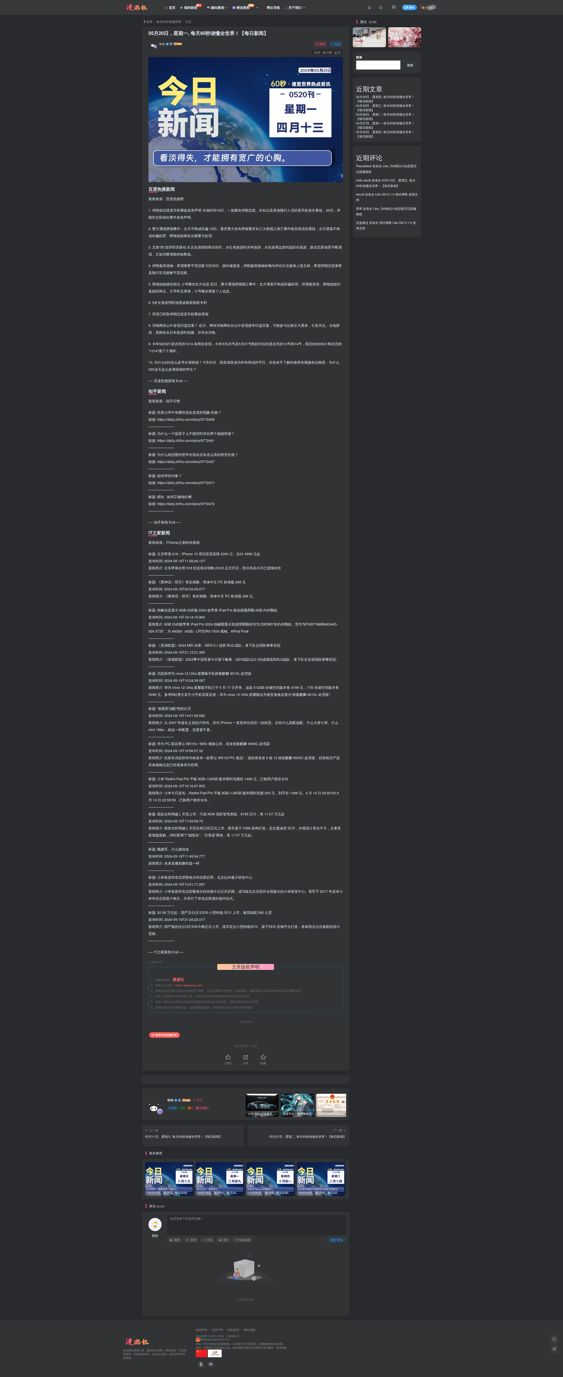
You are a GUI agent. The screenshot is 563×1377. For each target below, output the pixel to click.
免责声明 (217, 1330)
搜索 (359, 57)
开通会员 (431, 7)
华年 (162, 44)
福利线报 (192, 7)
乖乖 (359, 208)
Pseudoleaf (364, 166)
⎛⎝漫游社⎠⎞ (232, 1336)
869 (174, 1108)
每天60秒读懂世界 (168, 21)
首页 (171, 7)
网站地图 (249, 1330)
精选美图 (244, 7)
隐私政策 (233, 1330)
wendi (360, 194)
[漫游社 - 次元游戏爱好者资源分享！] (137, 1341)
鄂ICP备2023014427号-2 (215, 1339)
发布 (411, 7)
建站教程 (217, 7)
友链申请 (201, 1330)
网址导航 (273, 7)
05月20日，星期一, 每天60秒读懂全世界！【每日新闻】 (208, 32)
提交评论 (337, 1239)
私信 (338, 44)
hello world (363, 180)
